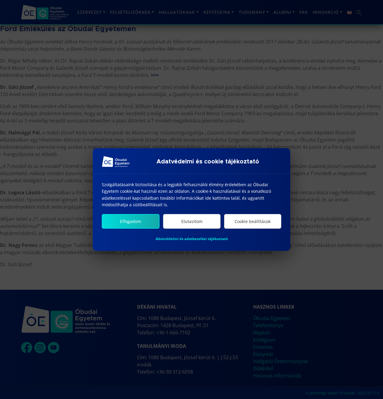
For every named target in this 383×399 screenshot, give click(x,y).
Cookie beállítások (252, 221)
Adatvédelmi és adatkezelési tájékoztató (192, 238)
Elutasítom (192, 221)
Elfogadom (130, 221)
